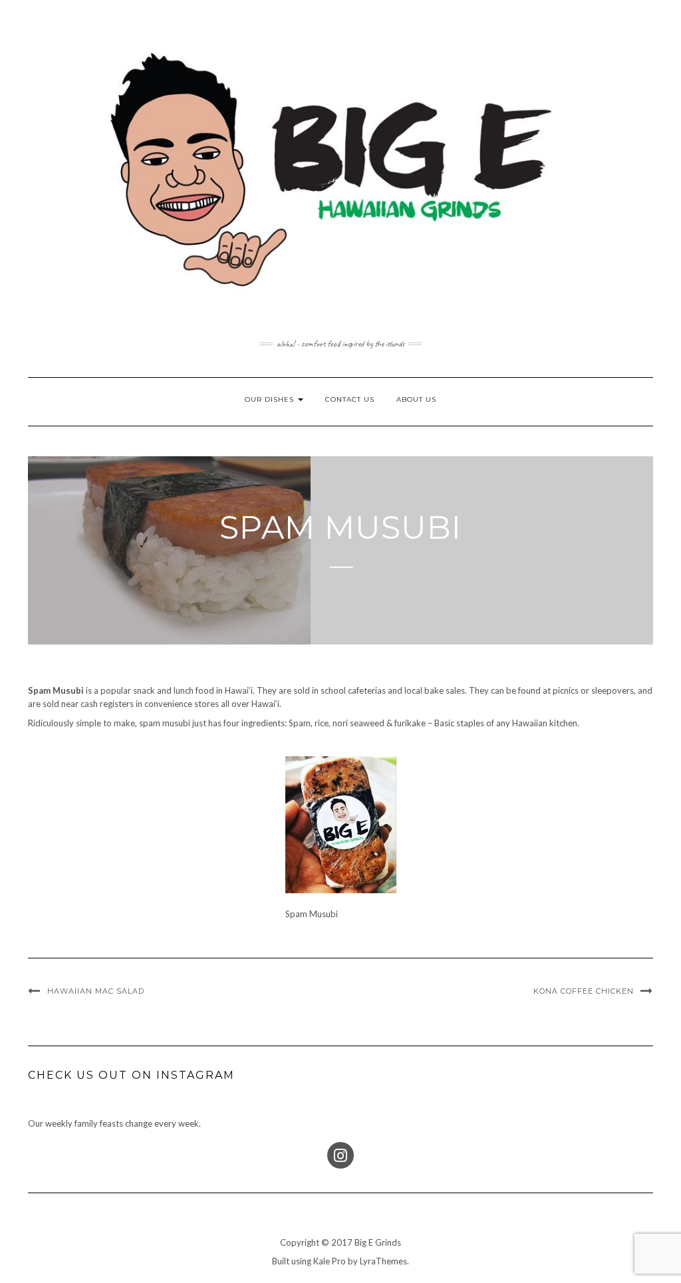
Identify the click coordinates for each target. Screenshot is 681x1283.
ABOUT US (416, 399)
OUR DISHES (271, 399)
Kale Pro (329, 1261)
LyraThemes (383, 1261)
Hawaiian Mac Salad (95, 991)
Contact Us (349, 399)
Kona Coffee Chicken (583, 991)
